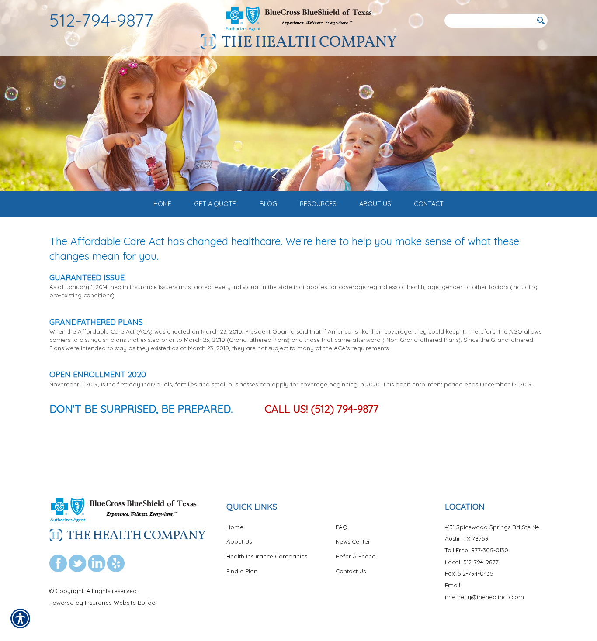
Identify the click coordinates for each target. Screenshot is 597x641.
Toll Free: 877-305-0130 (476, 550)
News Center (353, 541)
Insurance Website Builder (121, 602)
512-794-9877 (101, 20)
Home (234, 527)
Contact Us (351, 571)
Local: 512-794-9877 (472, 561)
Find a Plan (241, 571)
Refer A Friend (356, 556)
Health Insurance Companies (266, 556)
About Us (239, 541)
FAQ (341, 527)
